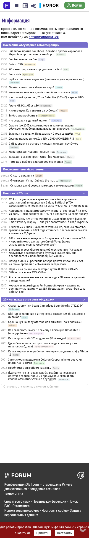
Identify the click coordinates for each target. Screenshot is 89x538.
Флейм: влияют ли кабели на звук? (31, 87)
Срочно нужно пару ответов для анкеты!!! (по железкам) (44, 322)
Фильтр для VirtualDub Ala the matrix (34, 180)
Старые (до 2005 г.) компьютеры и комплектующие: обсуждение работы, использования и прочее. (41, 127)
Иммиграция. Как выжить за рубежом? (34, 110)
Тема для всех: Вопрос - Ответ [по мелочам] (37, 156)
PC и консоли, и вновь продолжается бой (35, 69)
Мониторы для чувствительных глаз (32, 151)
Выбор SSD (16, 64)
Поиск (73, 501)
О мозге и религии (22, 175)
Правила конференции (49, 501)
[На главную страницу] (6, 5)
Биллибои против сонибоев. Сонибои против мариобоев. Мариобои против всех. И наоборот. (46, 53)
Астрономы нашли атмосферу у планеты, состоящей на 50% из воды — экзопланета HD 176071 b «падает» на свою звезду (48, 212)
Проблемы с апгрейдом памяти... (29, 367)
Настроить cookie (55, 510)
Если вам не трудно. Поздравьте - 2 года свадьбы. (41, 133)
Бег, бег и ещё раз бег (23, 59)
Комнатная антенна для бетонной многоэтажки (39, 92)
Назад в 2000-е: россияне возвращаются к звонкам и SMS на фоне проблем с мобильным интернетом (46, 262)
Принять (42, 533)
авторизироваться (44, 37)
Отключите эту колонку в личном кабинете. (31, 386)
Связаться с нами (17, 501)
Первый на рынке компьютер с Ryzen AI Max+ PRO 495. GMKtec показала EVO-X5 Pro (43, 271)
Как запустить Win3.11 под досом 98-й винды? (37, 338)
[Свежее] (25, 6)
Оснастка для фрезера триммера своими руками (42, 185)
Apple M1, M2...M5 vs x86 (24, 105)
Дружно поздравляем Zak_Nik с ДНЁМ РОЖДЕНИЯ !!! (41, 138)
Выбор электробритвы (23, 115)
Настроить (64, 533)
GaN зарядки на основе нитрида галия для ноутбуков (43, 143)
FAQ (7, 505)
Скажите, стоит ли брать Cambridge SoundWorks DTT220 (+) (45, 305)
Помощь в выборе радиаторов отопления (36, 161)
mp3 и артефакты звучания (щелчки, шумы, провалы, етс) (46, 79)
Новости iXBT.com (15, 193)
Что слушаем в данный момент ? (30, 120)
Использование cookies (21, 510)
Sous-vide (15, 74)
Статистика (21, 505)
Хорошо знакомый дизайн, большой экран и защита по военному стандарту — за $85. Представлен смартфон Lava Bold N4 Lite (47, 288)
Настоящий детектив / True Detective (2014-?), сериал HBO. (46, 97)
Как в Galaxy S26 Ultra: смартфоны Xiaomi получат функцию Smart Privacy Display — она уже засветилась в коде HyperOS (48, 220)
